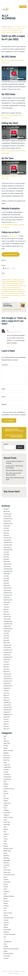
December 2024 (8, 518)
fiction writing (11, 285)
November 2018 (8, 681)
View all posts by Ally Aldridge (12, 309)
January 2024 (7, 540)
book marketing (14, 281)
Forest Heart (7, 812)
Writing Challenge (11, 32)
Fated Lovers (7, 803)
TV (4, 939)
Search (6, 444)
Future (5, 820)
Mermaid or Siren (8, 848)
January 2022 (7, 590)
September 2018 (8, 686)
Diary (5, 781)
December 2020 (8, 621)
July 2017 (6, 719)
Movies (5, 853)
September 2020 (8, 628)
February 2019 (7, 674)
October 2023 (7, 547)
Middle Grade (7, 851)
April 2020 (6, 640)
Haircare (6, 829)
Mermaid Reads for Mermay (14, 470)
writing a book (6, 293)
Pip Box (6, 884)
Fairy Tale (6, 798)
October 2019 (7, 655)
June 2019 (6, 664)
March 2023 (7, 561)
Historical (6, 834)
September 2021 (8, 600)
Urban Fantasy (12, 289)
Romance (6, 906)
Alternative (6, 741)
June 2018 (6, 693)
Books (5, 762)
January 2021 (7, 619)
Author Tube (7, 743)
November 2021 (8, 595)
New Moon (6, 863)
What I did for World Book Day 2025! (15, 478)
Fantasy (6, 801)
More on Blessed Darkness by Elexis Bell (14, 430)
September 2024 (8, 523)
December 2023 (8, 542)
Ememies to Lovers (9, 789)
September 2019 (8, 657)
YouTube (19, 32)
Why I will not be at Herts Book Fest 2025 (13, 474)
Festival (6, 805)
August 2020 (7, 631)
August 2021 (7, 602)
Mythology (6, 858)
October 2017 (7, 712)
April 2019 (6, 669)
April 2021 (6, 612)
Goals (3, 30)
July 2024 (6, 528)
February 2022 (7, 588)
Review (6, 903)
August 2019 (7, 659)
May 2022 (6, 581)
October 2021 (7, 597)
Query (5, 894)
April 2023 (6, 559)
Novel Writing (13, 287)
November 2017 (8, 709)
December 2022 (8, 569)
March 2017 (7, 729)
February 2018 (7, 702)
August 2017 (7, 717)
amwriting (9, 279)
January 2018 (7, 705)
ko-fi (7, 287)
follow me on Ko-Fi (13, 236)
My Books (8, 30)
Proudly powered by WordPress (12, 971)
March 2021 (7, 614)
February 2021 (7, 616)
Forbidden (6, 810)
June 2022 (6, 578)
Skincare (6, 920)
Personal (6, 879)
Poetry (5, 889)
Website (4, 404)
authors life (20, 279)
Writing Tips (9, 295)
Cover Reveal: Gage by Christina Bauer (14, 436)
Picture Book (7, 882)
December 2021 (8, 592)
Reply (8, 346)
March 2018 (7, 700)
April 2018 (6, 698)
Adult (5, 736)
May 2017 (6, 724)
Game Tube (7, 822)
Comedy (6, 772)
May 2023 (6, 557)
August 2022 (7, 573)
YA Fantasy (16, 295)
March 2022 (7, 585)
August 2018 (7, 688)
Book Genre (7, 758)
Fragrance (6, 815)
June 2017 (6, 721)
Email (4, 397)
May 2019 (6, 666)
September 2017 (8, 714)
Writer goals (14, 291)
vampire (6, 946)
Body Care (6, 755)
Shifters (6, 915)
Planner (6, 886)
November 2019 (8, 652)
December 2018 (8, 678)
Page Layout (7, 872)
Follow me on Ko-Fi (11, 254)
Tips (5, 937)
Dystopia (6, 784)
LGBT (5, 841)
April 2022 (6, 583)
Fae (5, 796)
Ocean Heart (7, 870)
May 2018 (6, 695)
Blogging (7, 28)
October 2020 (7, 626)
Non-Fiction (7, 865)
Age (5, 738)
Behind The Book (8, 750)
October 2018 (7, 683)
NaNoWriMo (7, 860)
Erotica (5, 791)
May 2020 (6, 638)
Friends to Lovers (8, 817)
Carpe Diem (7, 765)
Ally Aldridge (9, 17)
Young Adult (7, 956)
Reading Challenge (16, 30)
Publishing (6, 891)
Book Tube (13, 28)
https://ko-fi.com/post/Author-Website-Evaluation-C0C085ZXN (13, 224)
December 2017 (8, 707)
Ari (7, 330)
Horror (5, 836)
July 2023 (6, 552)
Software (6, 925)
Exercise (6, 793)
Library (5, 843)
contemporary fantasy (16, 283)
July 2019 (6, 662)
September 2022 (8, 571)
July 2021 (6, 604)
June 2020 (6, 635)
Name (4, 389)
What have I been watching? (11, 949)
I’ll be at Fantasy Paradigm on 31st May (15, 462)
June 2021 (6, 607)
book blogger (6, 281)
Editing (5, 786)
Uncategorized (7, 941)
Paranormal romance (9, 875)
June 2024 (6, 530)
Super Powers (7, 929)
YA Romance (5, 297)
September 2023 (8, 549)
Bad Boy (6, 746)
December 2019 (8, 650)
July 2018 (6, 690)
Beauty (5, 748)
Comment (5, 365)
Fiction (5, 808)
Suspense (6, 932)
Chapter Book (7, 767)
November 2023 (8, 545)
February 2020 (7, 645)
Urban (5, 944)
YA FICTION (22, 295)
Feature (4, 285)
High (5, 831)
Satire (5, 908)
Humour (6, 839)
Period (5, 877)
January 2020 (7, 647)
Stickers (6, 927)
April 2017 (6, 726)
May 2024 (6, 533)
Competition (7, 774)
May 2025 (6, 509)
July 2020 (6, 633)
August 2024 (7, 526)
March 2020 (7, 643)
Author (14, 279)
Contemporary (7, 777)
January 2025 (7, 516)
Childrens (6, 769)
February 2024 (7, 538)
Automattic (16, 973)
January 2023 (7, 566)
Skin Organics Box (8, 918)
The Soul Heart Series (9, 934)
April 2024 (6, 535)
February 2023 (7, 564)
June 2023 (6, 554)
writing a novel (15, 293)
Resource (6, 901)
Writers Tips (21, 291)
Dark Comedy (7, 779)
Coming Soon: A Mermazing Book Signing (14, 467)
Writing (4, 32)
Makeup (6, 846)
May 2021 (6, 609)
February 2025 (7, 514)
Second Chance (8, 913)
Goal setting (20, 28)
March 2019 (7, 671)
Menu (23, 6)
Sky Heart (6, 922)
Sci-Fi (5, 910)
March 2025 (7, 511)
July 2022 (6, 576)
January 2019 (7, 676)
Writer (7, 291)
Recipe (5, 898)
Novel (5, 867)
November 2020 (8, 624)
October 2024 (7, 521)
